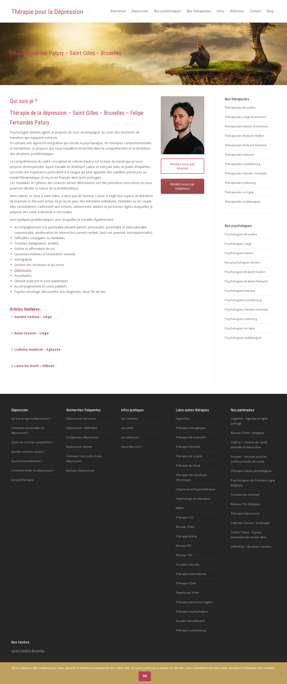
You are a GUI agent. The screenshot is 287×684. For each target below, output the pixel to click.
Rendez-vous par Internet (182, 166)
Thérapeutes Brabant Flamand (245, 145)
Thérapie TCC (185, 517)
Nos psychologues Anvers (242, 262)
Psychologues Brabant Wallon (245, 272)
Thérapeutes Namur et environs (246, 126)
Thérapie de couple (189, 456)
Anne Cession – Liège (31, 333)
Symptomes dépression (82, 437)
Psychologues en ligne (240, 328)
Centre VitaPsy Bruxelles (28, 651)
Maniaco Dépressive (80, 470)
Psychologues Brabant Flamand (246, 281)
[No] (281, 673)
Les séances (129, 418)
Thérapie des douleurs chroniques (191, 477)
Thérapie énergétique (191, 428)
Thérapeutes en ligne (239, 192)
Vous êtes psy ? (131, 447)
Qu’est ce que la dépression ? (31, 418)
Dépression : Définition (81, 428)
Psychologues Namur (239, 253)
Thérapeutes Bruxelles (240, 107)
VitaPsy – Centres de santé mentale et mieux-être (249, 444)
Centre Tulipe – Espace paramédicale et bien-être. (249, 534)
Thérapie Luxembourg (191, 630)
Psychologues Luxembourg (243, 300)
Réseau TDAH (185, 527)
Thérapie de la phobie (191, 437)
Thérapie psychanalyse (192, 611)
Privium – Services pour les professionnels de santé (249, 459)
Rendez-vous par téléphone (182, 186)
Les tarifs (127, 428)
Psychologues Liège (238, 244)
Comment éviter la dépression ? (32, 470)
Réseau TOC (184, 555)
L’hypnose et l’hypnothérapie (195, 489)
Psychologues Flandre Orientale (246, 309)
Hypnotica (182, 418)
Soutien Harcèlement (190, 621)
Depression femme (79, 447)
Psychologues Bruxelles (241, 234)
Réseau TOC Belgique (245, 504)
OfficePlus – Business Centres (251, 547)
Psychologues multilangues (243, 338)
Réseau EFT (183, 546)
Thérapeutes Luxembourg (242, 164)
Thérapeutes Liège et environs (245, 117)
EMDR (180, 508)
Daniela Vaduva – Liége (33, 317)
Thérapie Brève (186, 536)
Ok (145, 676)
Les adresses (130, 437)
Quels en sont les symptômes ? (32, 442)
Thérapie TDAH (186, 583)
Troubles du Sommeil (245, 495)
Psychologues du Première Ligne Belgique (253, 482)
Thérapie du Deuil (188, 465)
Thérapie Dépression (245, 513)
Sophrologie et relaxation (193, 499)
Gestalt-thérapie (22, 480)
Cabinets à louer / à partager (250, 523)
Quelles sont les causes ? (28, 452)
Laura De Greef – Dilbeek (34, 366)
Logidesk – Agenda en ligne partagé (249, 420)
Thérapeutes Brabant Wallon (244, 136)
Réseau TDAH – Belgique (247, 433)
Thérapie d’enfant (188, 447)
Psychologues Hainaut (240, 291)
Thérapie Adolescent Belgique (251, 471)
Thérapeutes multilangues (243, 201)
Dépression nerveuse (81, 418)
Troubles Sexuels (188, 564)
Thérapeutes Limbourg (240, 183)
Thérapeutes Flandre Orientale (246, 173)
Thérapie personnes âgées (194, 602)
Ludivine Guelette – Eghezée (37, 349)
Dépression (22, 270)
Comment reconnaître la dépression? (27, 430)
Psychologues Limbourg (241, 319)
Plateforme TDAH (187, 593)
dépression (55, 113)
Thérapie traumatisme (191, 574)
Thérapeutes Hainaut (239, 154)
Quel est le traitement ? (27, 461)
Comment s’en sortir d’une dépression (84, 458)
